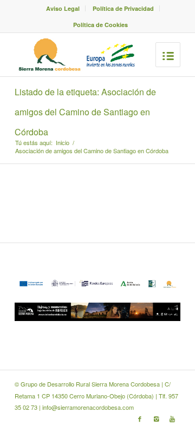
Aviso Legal (63, 8)
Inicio (62, 143)
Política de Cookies (100, 25)
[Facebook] (140, 418)
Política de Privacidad (123, 8)
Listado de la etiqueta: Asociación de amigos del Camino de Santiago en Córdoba (85, 112)
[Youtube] (172, 418)
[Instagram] (156, 418)
